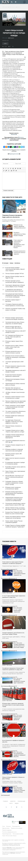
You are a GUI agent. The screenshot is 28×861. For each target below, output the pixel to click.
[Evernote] (13, 147)
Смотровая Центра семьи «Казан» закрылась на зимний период (14, 322)
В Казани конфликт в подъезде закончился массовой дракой (14, 450)
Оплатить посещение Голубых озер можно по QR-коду (15, 309)
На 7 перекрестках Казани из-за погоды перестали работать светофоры (14, 337)
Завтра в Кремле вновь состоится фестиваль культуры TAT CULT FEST (15, 508)
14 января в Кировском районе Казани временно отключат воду (14, 305)
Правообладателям (6, 833)
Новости (12, 801)
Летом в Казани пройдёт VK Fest (14, 273)
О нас (3, 826)
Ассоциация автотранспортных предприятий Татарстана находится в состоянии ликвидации (15, 295)
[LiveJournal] (15, 147)
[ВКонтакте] (4, 147)
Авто (5, 43)
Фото (11, 803)
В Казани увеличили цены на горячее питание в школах (13, 352)
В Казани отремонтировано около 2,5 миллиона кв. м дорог (15, 397)
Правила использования (16, 828)
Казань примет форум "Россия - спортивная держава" (14, 521)
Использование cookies (18, 833)
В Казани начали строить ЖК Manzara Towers (13, 454)
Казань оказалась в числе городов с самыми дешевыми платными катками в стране (15, 407)
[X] (11, 147)
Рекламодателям (16, 826)
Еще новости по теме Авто (12, 197)
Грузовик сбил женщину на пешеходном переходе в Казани (14, 388)
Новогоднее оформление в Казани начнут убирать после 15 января (15, 285)
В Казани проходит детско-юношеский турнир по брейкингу (14, 281)
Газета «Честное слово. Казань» (9, 835)
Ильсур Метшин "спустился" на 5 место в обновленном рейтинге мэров (14, 477)
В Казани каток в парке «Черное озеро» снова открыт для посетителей (14, 347)
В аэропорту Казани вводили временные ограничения (13, 375)
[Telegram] (24, 147)
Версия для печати (14, 153)
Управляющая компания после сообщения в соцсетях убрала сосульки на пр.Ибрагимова (14, 499)
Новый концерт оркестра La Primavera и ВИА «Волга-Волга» (13, 327)
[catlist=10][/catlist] (14, 557)
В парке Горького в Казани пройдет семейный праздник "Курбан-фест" (15, 526)
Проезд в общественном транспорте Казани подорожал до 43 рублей (15, 401)
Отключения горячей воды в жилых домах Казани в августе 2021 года (15, 504)
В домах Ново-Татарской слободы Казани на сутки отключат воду (14, 513)
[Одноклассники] (6, 147)
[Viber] (17, 147)
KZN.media (5, 38)
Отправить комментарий (8, 190)
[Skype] (22, 147)
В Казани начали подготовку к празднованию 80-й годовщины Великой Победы (14, 493)
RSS (8, 138)
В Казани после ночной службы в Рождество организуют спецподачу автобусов (15, 357)
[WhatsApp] (19, 147)
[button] (3, 168)
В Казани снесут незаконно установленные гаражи (13, 488)
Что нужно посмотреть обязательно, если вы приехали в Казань (15, 412)
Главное (5, 801)
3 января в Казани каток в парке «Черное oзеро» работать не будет (14, 431)
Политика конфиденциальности (9, 832)
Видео (17, 803)
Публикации (21, 801)
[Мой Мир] (8, 147)
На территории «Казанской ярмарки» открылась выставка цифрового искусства (14, 421)
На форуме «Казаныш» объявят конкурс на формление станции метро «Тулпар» (14, 483)
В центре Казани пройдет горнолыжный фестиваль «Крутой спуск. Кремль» (14, 269)
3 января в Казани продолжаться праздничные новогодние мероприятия (14, 436)
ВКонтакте (21, 137)
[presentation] (4, 168)
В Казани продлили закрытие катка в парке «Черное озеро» (15, 366)
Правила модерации (7, 830)
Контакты (8, 826)
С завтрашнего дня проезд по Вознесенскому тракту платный (14, 290)
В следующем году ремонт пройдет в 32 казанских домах (15, 463)
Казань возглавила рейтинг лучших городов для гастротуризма (15, 517)
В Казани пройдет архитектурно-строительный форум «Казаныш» (14, 318)
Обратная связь (5, 828)
